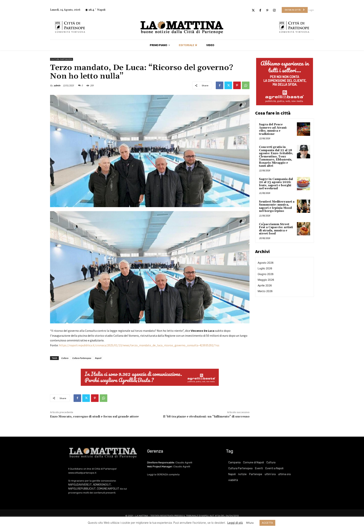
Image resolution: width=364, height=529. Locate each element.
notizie (242, 474)
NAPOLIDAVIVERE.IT (80, 484)
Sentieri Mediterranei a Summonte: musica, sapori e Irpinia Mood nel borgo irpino (276, 206)
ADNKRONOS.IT (102, 484)
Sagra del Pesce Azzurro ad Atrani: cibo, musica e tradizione (273, 129)
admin (57, 85)
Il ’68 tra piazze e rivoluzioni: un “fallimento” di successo (206, 416)
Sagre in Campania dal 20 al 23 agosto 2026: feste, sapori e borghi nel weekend (276, 183)
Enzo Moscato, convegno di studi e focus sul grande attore (94, 416)
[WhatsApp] (245, 85)
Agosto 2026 (266, 262)
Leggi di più (235, 522)
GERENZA (162, 474)
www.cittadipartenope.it (82, 472)
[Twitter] (253, 10)
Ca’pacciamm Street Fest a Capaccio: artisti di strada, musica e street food (276, 229)
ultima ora (284, 474)
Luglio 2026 (265, 268)
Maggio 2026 (266, 279)
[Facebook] (260, 10)
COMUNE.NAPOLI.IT (108, 488)
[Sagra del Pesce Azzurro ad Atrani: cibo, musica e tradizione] (303, 129)
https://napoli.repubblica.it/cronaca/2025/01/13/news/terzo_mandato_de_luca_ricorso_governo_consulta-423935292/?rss (139, 345)
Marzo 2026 (265, 291)
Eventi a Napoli (274, 468)
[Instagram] (274, 10)
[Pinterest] (267, 10)
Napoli (98, 358)
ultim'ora (270, 474)
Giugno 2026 (266, 274)
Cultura (64, 358)
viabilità (233, 480)
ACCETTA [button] (267, 522)
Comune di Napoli (253, 462)
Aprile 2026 (265, 285)
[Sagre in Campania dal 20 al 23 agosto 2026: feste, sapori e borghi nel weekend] (303, 183)
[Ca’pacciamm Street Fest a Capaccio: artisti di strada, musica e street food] (303, 228)
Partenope (255, 474)
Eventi (259, 468)
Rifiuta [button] (249, 522)
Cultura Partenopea (61, 59)
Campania (234, 462)
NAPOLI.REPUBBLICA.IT (82, 488)
